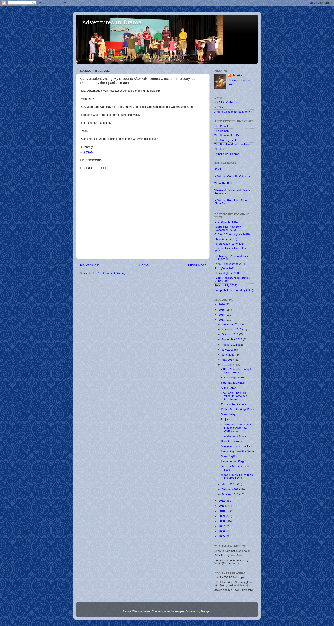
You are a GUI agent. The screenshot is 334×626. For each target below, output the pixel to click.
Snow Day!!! (228, 456)
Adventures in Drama (111, 23)
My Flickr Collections (226, 102)
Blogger (205, 611)
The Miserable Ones (233, 436)
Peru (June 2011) (225, 268)
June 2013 (228, 354)
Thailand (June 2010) (227, 273)
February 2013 (231, 489)
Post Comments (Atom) (111, 273)
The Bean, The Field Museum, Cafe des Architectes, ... (234, 396)
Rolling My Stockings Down (237, 409)
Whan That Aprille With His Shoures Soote (237, 476)
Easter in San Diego (233, 461)
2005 (222, 536)
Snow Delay (228, 414)
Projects (226, 419)
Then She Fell (223, 183)
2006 (222, 531)
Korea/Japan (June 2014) (230, 243)
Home (144, 265)
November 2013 (232, 329)
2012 (222, 500)
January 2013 (230, 494)
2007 (222, 526)
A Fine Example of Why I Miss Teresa (236, 371)
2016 (222, 304)
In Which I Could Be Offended (232, 176)
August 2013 (230, 344)
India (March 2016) (226, 222)
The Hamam (222, 130)
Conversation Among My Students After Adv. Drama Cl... (236, 427)
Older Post (197, 265)
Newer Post (89, 265)
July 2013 (228, 349)
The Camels (221, 126)
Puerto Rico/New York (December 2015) (227, 228)
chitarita (237, 75)
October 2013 (230, 334)
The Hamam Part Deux (228, 135)
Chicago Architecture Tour (237, 404)
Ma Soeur (220, 107)
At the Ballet (228, 387)
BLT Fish (219, 149)
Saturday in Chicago (233, 382)
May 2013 (228, 359)
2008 (222, 521)
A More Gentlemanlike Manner (233, 111)
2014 (222, 314)
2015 (222, 309)
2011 (222, 505)
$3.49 (217, 169)
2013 (222, 319)
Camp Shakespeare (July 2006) (233, 290)
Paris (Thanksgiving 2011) (230, 263)
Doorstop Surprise (232, 441)
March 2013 (229, 484)
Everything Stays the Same (237, 451)
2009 (222, 516)
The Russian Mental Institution (232, 144)
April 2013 (228, 365)
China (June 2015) (225, 239)
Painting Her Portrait (226, 153)
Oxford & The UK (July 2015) (232, 234)
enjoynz (179, 611)
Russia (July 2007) (225, 285)
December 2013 (232, 324)
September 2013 (232, 339)
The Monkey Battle (225, 140)
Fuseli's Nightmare (232, 377)
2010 (222, 511)
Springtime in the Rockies (236, 446)
